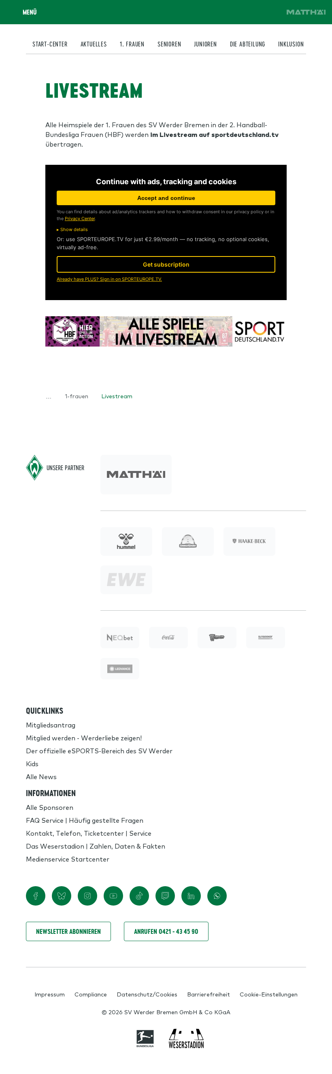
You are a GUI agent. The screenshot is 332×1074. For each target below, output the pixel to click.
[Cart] (248, 12)
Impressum (49, 994)
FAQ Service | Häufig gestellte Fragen (84, 820)
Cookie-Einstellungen (269, 994)
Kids (32, 763)
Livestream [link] (116, 395)
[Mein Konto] (270, 12)
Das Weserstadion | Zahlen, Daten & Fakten (95, 846)
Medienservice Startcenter (67, 858)
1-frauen (76, 395)
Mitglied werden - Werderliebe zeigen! (84, 737)
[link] (306, 12)
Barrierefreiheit (208, 994)
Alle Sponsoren (49, 807)
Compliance (90, 994)
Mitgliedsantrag (50, 724)
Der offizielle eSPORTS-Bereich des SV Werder (99, 750)
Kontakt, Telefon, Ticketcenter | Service (88, 833)
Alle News (41, 776)
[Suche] (225, 12)
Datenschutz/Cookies (147, 994)
